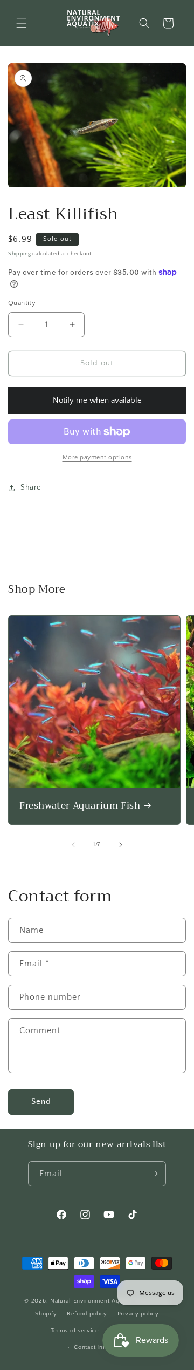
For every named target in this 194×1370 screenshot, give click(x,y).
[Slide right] (121, 845)
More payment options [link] (97, 457)
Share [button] (30, 487)
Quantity (22, 303)
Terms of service (75, 1330)
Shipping (19, 254)
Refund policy (87, 1314)
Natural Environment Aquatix (91, 1301)
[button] (21, 23)
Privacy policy (138, 1314)
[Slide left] (73, 845)
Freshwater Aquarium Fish (79, 806)
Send (41, 1101)
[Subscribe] (153, 1173)
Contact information (102, 1347)
